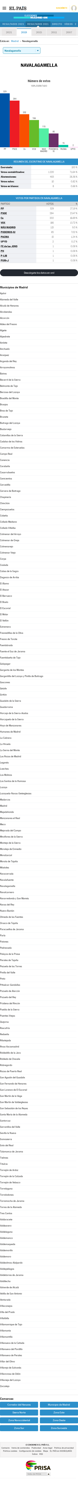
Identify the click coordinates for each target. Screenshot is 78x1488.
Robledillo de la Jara (10, 1052)
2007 (69, 32)
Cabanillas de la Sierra (11, 435)
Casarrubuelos (7, 472)
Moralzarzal (6, 855)
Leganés (4, 762)
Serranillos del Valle (10, 1127)
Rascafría (5, 1028)
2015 (39, 32)
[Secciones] (4, 8)
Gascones (5, 682)
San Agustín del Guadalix (12, 1077)
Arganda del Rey (8, 361)
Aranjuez (4, 355)
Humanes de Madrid (10, 731)
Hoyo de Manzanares (10, 725)
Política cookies (10, 1451)
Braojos (4, 404)
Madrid (3, 805)
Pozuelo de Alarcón (10, 991)
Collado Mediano (8, 521)
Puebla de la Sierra (9, 1009)
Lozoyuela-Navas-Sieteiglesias (15, 793)
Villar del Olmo (7, 1361)
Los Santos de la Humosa (13, 781)
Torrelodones (7, 1194)
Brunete (4, 416)
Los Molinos (6, 775)
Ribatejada (5, 1040)
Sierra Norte (19, 1412)
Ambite (3, 342)
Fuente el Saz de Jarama (12, 651)
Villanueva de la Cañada (12, 1343)
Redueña (4, 1034)
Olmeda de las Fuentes (11, 917)
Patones (4, 941)
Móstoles (4, 867)
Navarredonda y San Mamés (14, 898)
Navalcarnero (7, 892)
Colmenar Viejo (8, 552)
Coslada (4, 565)
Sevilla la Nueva (8, 1133)
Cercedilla (5, 484)
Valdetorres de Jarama (11, 1275)
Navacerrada (6, 873)
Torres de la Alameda (11, 1207)
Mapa (45, 1451)
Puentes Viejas (7, 1015)
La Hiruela (5, 744)
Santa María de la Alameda (13, 1114)
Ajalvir (3, 293)
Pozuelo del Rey (8, 997)
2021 (9, 32)
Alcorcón (4, 318)
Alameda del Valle (9, 299)
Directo (57, 24)
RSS (41, 1454)
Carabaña (5, 466)
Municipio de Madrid (59, 1404)
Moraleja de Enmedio (10, 849)
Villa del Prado (7, 1312)
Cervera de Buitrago (10, 491)
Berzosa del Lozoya (10, 392)
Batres (3, 373)
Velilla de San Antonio (11, 1293)
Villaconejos (6, 1306)
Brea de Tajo (6, 410)
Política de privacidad (64, 1448)
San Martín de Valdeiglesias (14, 1102)
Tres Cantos (6, 1213)
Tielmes (4, 1157)
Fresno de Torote (8, 639)
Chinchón (5, 503)
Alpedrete (5, 336)
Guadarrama (6, 707)
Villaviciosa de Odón (10, 1374)
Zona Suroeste (59, 1428)
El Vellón (4, 620)
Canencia (5, 460)
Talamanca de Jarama (11, 1151)
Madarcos (5, 799)
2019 (24, 32)
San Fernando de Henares (13, 1083)
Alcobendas (6, 312)
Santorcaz (5, 1120)
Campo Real (6, 454)
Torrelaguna (6, 1188)
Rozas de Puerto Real (11, 1071)
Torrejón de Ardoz (9, 1170)
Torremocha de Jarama (12, 1201)
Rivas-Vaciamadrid (9, 1046)
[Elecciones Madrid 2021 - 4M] (39, 16)
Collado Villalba (8, 528)
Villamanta (5, 1330)
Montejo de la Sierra (10, 843)
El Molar (4, 614)
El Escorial (5, 608)
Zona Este (59, 1412)
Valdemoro (5, 1256)
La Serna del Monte (10, 750)
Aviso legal (47, 1448)
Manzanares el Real (10, 818)
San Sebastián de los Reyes (14, 1108)
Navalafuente (7, 880)
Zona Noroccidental (19, 1420)
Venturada (5, 1299)
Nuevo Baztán (7, 910)
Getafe (3, 688)
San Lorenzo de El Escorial (13, 1089)
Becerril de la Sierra (10, 379)
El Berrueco (6, 596)
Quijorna (4, 1022)
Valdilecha (5, 1281)
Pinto (2, 978)
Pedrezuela (6, 947)
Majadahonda (7, 812)
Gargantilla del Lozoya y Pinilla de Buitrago (21, 676)
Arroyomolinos (7, 367)
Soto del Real (6, 1145)
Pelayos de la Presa (10, 954)
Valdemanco (6, 1238)
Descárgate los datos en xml (39, 272)
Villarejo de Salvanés (10, 1367)
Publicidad (36, 1448)
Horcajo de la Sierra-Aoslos (14, 713)
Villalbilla (4, 1318)
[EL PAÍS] (18, 8)
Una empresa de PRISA (38, 1465)
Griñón (3, 694)
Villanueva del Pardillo (11, 1349)
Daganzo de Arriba (9, 577)
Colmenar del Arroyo (10, 534)
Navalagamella (7, 886)
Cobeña (4, 515)
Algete (3, 330)
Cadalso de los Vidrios (11, 441)
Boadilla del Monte (9, 398)
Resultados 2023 (13, 24)
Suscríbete (61, 8)
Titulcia (4, 1164)
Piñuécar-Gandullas (10, 985)
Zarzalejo (4, 1386)
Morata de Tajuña (9, 861)
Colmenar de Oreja (9, 540)
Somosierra (6, 1139)
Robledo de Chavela (10, 1059)
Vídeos (68, 24)
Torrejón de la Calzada (11, 1176)
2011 (54, 32)
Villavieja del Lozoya (10, 1380)
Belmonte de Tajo (9, 386)
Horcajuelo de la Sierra (12, 719)
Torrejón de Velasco (10, 1182)
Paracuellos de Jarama (12, 929)
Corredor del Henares (19, 1404)
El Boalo (4, 602)
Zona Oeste (59, 1420)
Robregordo (6, 1065)
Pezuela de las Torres (11, 966)
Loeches (4, 768)
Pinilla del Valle (7, 972)
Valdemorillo (6, 1250)
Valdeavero (5, 1225)
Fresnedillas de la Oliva (11, 633)
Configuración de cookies (30, 1451)
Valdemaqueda (7, 1244)
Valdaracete (6, 1219)
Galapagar (5, 663)
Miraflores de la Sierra (11, 836)
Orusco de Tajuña (9, 923)
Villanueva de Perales (11, 1355)
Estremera (5, 626)
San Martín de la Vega (11, 1096)
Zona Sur (19, 1428)
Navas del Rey (7, 904)
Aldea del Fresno (8, 324)
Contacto (5, 1448)
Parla (2, 935)
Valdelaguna (6, 1231)
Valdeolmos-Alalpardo (11, 1262)
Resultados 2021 (38, 24)
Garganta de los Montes (12, 670)
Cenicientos (6, 478)
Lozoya (3, 787)
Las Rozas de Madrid (10, 756)
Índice (35, 1454)
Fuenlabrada (6, 645)
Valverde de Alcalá (9, 1287)
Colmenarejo (6, 546)
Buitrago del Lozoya (10, 423)
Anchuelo (5, 349)
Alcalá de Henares (9, 305)
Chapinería (5, 497)
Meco (3, 824)
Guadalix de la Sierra (10, 701)
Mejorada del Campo (10, 830)
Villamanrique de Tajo (11, 1324)
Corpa (3, 559)
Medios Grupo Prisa (38, 1474)
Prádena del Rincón (10, 1003)
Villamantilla (6, 1336)
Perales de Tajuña (9, 960)
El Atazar (4, 589)
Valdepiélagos (7, 1269)
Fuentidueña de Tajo (10, 657)
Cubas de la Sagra (9, 571)
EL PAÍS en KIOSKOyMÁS (61, 1451)
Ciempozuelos (7, 509)
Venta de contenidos (20, 1448)
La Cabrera (5, 738)
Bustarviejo (5, 429)
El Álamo (4, 583)
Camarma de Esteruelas (12, 447)
